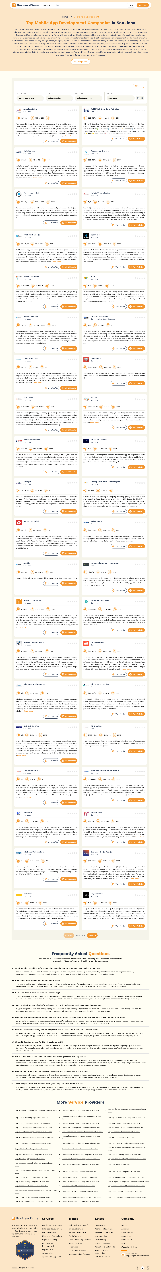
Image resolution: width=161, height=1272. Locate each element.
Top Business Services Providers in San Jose (79, 1177)
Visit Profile (53, 141)
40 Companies (80, 62)
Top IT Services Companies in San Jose (124, 1132)
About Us (125, 1229)
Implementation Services (79, 1254)
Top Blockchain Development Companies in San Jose (127, 1110)
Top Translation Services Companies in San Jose (34, 1137)
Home (65, 17)
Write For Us (126, 1240)
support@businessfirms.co (137, 1256)
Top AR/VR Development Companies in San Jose (81, 1127)
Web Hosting (100, 1240)
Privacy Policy (127, 1232)
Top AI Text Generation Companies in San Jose (80, 1201)
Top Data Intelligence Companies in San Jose (126, 1177)
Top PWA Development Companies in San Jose (80, 1164)
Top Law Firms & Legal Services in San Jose (126, 1143)
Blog (57, 5)
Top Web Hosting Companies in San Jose (31, 1149)
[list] (141, 98)
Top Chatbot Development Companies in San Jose (82, 1154)
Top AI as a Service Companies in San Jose (32, 1197)
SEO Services (48, 1253)
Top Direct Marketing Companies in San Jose (79, 1172)
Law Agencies (101, 1236)
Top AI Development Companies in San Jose (33, 1143)
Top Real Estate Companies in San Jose (124, 1172)
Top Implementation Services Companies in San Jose (81, 1137)
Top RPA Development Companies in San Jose (33, 1154)
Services (46, 5)
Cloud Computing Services (80, 1240)
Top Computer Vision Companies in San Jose (80, 1191)
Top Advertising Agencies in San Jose (30, 1159)
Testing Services (76, 1236)
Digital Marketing (49, 1240)
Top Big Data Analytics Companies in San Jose (126, 1118)
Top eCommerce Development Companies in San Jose (81, 1117)
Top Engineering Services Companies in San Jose (81, 1143)
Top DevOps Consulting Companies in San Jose (127, 1159)
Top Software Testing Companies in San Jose (126, 1127)
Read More (69, 136)
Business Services (102, 1243)
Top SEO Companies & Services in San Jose (32, 1123)
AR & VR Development (78, 1232)
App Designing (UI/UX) (51, 1257)
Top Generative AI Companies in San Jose (31, 1186)
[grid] (138, 98)
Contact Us (126, 1236)
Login (131, 5)
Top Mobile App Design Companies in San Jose (80, 1123)
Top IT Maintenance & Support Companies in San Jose (35, 1171)
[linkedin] (142, 1268)
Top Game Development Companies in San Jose (81, 1159)
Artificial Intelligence (104, 1229)
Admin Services (75, 1243)
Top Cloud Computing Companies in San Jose (33, 1132)
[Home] (25, 5)
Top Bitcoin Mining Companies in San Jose (32, 1181)
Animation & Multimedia (105, 1247)
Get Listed (142, 5)
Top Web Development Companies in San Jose (80, 1110)
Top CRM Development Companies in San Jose (80, 1181)
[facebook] (137, 1268)
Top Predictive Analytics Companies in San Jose (34, 1201)
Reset (139, 86)
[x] (147, 1268)
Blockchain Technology (52, 1236)
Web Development (50, 1232)
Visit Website (70, 141)
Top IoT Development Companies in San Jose (33, 1127)
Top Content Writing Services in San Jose (124, 1154)
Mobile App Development (53, 1225)
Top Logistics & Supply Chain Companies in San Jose (34, 1164)
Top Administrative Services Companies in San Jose (82, 1132)
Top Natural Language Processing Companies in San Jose (36, 1191)
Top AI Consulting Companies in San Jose (78, 1186)
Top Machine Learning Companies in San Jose (126, 1186)
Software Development (52, 1229)
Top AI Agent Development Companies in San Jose (128, 1181)
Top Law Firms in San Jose (119, 1164)
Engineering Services (104, 1232)
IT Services (73, 1247)
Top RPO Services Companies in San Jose (31, 1177)
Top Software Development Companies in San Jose (36, 1110)
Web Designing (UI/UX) (78, 1225)
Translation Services (77, 1250)
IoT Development (76, 1229)
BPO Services (100, 1225)
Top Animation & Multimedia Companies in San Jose (126, 1148)
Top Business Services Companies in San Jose (80, 1149)
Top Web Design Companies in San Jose (124, 1123)
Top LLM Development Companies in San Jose (127, 1197)
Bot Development (102, 1257)
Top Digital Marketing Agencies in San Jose (32, 1118)
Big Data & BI (48, 1250)
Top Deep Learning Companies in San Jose (125, 1191)
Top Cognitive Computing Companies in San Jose (81, 1197)
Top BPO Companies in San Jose (121, 1137)
